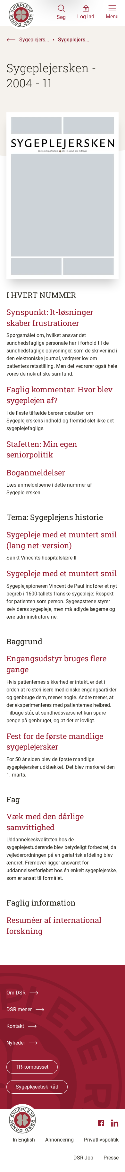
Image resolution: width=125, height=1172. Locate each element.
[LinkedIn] (115, 1123)
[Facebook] (102, 1123)
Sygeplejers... (34, 40)
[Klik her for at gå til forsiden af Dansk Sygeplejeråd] (31, 13)
